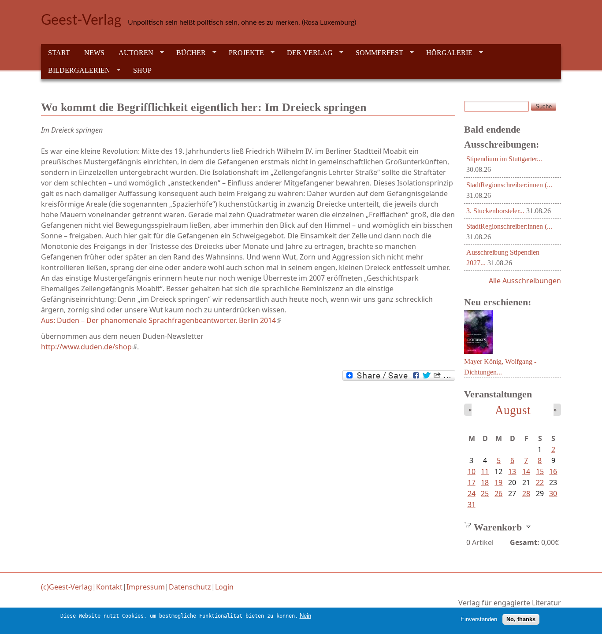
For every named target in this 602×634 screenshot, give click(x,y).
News (94, 52)
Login (224, 587)
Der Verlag (306, 53)
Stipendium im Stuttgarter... (504, 159)
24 (472, 493)
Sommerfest (376, 53)
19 (498, 482)
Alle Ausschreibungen (525, 280)
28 (526, 493)
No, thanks (520, 618)
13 (512, 471)
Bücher (187, 53)
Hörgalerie (445, 53)
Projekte (243, 53)
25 (485, 493)
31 (472, 504)
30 (553, 493)
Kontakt (109, 587)
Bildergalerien (75, 70)
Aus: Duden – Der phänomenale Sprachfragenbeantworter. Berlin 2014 (161, 320)
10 (472, 471)
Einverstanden (479, 618)
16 (553, 471)
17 (472, 482)
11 (485, 471)
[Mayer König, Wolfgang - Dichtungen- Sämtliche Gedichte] (478, 351)
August (513, 410)
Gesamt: (524, 542)
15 (540, 471)
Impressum (145, 587)
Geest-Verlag (81, 20)
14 (526, 471)
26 (498, 493)
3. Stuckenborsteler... (495, 211)
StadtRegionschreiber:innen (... (509, 185)
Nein (305, 615)
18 (485, 482)
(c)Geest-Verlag (66, 587)
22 (540, 482)
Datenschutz (190, 587)
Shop (142, 70)
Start (59, 52)
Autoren (132, 53)
